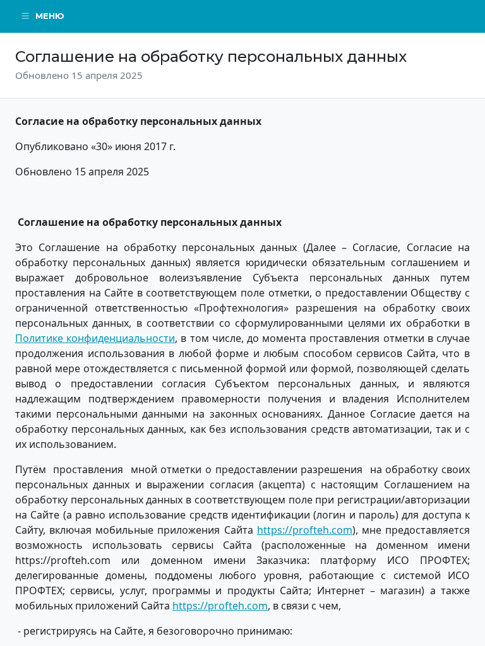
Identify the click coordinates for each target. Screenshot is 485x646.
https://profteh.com (304, 530)
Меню (49, 16)
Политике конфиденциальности (95, 338)
